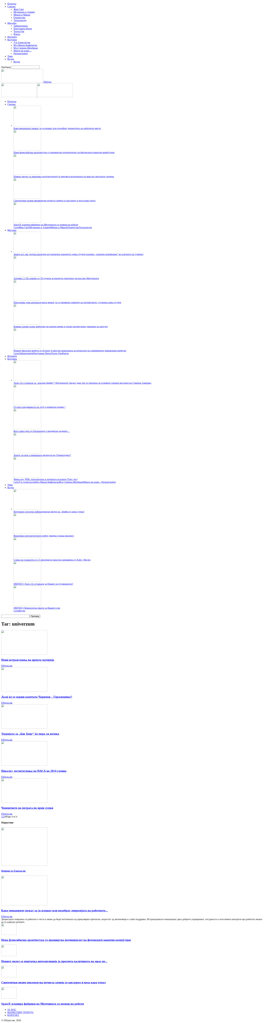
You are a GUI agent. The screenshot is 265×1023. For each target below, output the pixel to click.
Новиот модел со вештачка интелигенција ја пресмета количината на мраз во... (54, 961)
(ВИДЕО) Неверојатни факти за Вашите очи (36, 608)
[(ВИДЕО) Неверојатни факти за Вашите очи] (27, 605)
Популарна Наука (22, 28)
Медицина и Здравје (24, 12)
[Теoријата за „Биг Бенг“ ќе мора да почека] (24, 728)
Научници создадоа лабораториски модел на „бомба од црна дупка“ (49, 511)
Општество (19, 17)
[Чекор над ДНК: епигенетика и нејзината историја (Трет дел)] (27, 476)
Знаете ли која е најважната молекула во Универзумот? (42, 455)
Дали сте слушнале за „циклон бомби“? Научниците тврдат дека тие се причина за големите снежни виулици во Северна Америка (82, 383)
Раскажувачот (20, 53)
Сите (16, 227)
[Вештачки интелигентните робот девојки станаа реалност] (27, 533)
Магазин (11, 23)
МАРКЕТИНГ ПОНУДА (20, 1012)
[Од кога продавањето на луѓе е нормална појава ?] (27, 404)
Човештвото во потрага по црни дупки (27, 807)
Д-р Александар (21, 42)
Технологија (19, 20)
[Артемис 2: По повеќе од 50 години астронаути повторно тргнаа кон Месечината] (27, 275)
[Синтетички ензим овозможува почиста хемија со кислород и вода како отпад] (27, 198)
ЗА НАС (11, 1009)
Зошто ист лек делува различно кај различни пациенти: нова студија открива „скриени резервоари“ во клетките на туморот (78, 254)
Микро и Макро (21, 14)
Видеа (16, 61)
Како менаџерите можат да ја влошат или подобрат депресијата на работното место (57, 128)
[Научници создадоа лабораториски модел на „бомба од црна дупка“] (27, 509)
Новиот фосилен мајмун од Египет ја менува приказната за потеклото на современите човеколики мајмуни (69, 350)
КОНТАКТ (13, 1015)
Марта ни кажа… (22, 50)
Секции (11, 6)
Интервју (12, 37)
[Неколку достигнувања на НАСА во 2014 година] (24, 765)
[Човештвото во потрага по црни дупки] (24, 802)
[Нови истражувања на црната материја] (24, 654)
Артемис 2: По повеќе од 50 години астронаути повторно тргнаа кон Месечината (56, 278)
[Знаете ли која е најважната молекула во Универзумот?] (27, 452)
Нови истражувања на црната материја (27, 659)
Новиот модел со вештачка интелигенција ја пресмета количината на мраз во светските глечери (63, 176)
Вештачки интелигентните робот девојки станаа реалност (43, 535)
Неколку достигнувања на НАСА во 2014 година (33, 771)
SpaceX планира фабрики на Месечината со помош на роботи (45, 224)
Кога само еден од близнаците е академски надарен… (41, 431)
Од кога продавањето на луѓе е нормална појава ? (39, 407)
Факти (16, 34)
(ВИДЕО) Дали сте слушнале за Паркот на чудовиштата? (43, 584)
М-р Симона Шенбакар (25, 48)
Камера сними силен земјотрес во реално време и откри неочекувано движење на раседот (60, 326)
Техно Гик (18, 31)
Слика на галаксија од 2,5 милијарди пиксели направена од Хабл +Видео (51, 560)
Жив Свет (18, 9)
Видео (10, 59)
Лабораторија (20, 26)
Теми (10, 56)
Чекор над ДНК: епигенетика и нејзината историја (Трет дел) (45, 479)
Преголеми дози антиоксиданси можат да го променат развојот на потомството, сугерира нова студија (67, 302)
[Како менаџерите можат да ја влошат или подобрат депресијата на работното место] (27, 125)
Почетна (11, 3)
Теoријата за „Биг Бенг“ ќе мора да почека (30, 733)
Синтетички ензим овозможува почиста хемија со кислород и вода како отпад (54, 200)
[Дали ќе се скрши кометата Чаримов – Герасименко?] (24, 691)
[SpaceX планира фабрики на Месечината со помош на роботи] (27, 222)
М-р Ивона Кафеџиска (25, 45)
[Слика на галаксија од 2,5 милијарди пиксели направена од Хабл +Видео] (27, 557)
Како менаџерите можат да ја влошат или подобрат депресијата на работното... (54, 910)
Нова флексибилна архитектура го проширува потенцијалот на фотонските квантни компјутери (64, 152)
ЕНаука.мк (6, 665)
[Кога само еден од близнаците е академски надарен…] (27, 428)
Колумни (12, 39)
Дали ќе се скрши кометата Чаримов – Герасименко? (36, 696)
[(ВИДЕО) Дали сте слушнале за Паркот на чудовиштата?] (27, 581)
